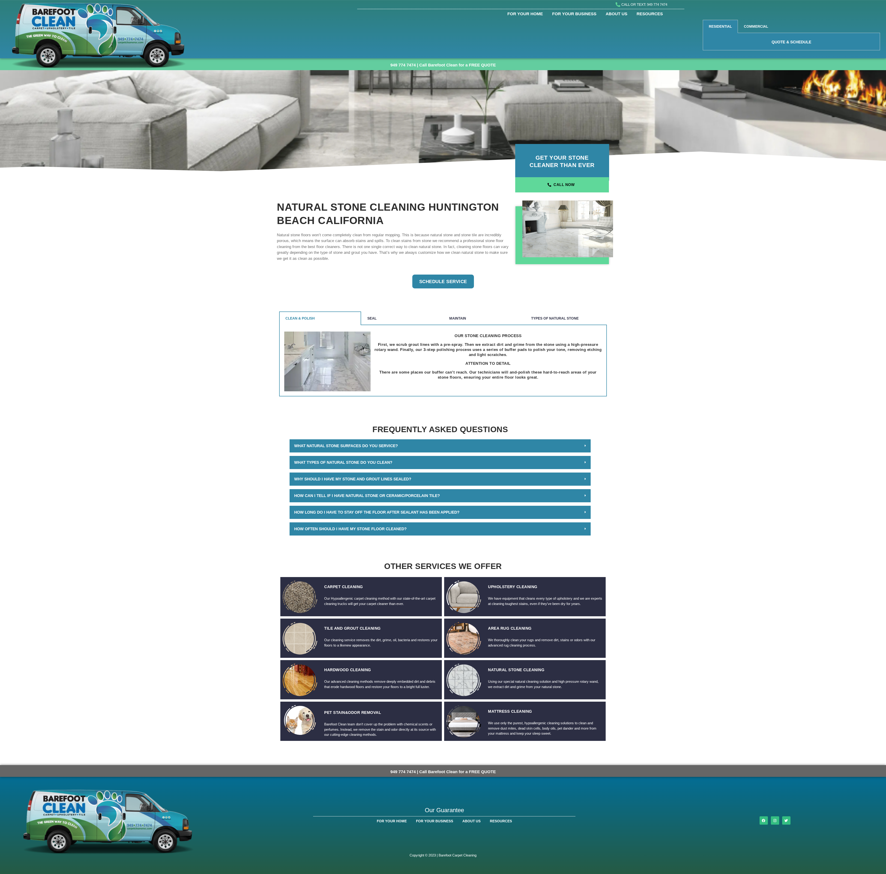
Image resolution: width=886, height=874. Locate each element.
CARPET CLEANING (343, 587)
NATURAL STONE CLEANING (516, 670)
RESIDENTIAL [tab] (720, 26)
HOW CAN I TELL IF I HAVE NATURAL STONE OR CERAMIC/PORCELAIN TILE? (367, 496)
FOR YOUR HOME (525, 14)
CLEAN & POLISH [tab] (300, 318)
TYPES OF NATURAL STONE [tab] (555, 318)
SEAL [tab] (372, 318)
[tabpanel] (791, 41)
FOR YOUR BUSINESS (574, 14)
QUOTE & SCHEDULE (791, 42)
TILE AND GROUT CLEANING (352, 628)
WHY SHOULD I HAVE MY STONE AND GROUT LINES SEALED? (352, 479)
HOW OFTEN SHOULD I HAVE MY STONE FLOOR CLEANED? (350, 529)
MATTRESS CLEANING (510, 711)
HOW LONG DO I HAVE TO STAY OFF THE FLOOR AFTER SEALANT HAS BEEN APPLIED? (376, 512)
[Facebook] (764, 820)
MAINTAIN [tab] (457, 318)
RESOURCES (650, 14)
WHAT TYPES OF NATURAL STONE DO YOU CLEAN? (343, 462)
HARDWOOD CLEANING (347, 670)
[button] (440, 445)
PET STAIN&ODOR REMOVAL (352, 712)
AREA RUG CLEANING (510, 628)
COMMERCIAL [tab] (756, 26)
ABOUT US (616, 14)
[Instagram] (775, 820)
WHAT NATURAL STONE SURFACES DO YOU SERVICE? (346, 446)
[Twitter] (786, 820)
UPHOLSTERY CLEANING (512, 587)
